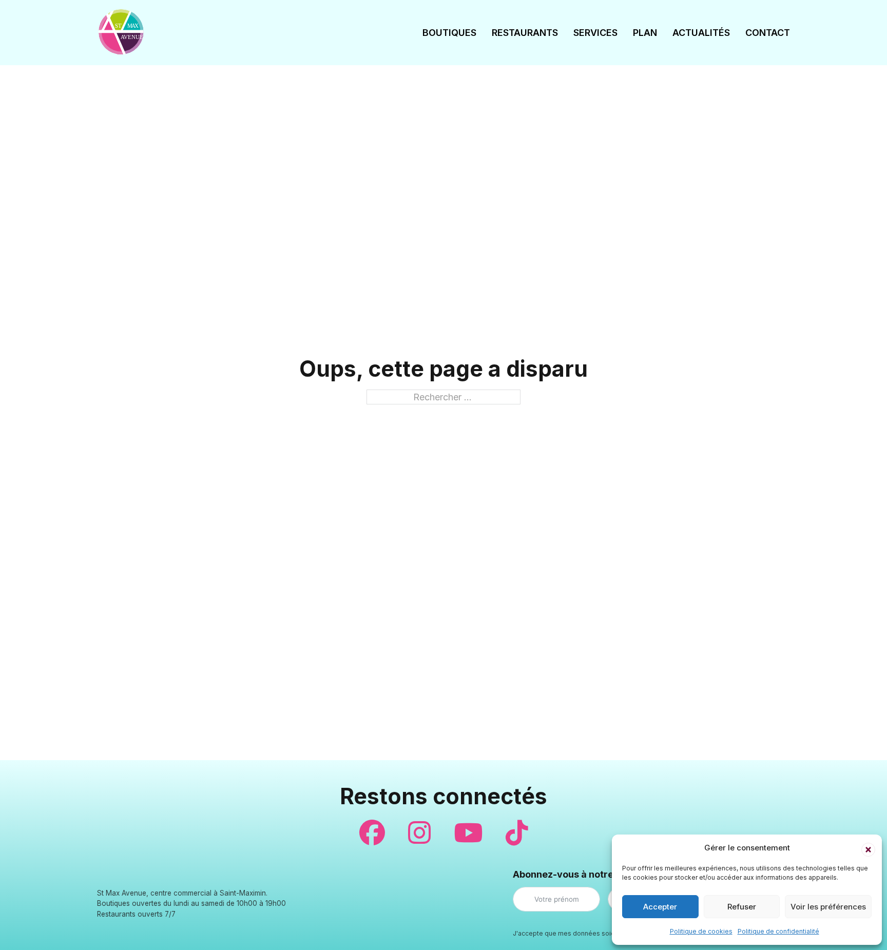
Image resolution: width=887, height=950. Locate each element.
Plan (645, 32)
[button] (866, 848)
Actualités (701, 32)
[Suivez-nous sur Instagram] (419, 833)
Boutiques (449, 32)
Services (595, 32)
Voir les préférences (828, 907)
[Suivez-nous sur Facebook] (372, 833)
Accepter (660, 907)
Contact (767, 32)
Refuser (741, 907)
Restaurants (525, 32)
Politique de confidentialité (778, 931)
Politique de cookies (701, 931)
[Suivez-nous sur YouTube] (468, 833)
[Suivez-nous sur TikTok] (517, 833)
